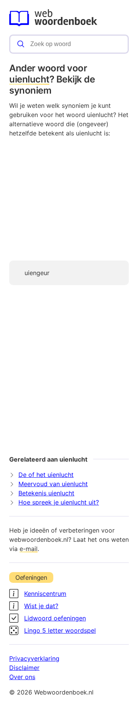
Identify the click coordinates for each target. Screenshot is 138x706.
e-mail (29, 549)
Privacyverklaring (34, 658)
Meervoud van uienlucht (53, 484)
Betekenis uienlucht (46, 493)
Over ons (22, 677)
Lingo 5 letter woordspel (60, 630)
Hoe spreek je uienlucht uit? (58, 502)
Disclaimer (24, 667)
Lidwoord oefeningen (55, 618)
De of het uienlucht (46, 474)
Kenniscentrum (45, 593)
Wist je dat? (41, 606)
